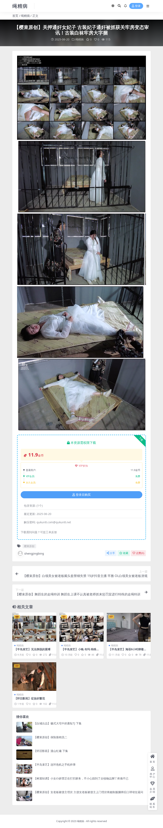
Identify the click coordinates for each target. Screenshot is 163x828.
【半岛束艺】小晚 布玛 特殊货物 (80, 650)
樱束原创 (29, 546)
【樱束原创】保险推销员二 (50, 737)
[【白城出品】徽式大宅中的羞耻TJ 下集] (24, 727)
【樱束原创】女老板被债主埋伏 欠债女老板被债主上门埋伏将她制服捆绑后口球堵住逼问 (88, 792)
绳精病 (25, 16)
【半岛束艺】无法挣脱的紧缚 (32, 649)
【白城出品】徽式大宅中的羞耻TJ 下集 (58, 723)
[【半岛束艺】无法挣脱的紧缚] (34, 627)
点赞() (140, 553)
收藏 (125, 553)
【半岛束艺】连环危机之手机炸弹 (55, 764)
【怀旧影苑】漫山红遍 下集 (51, 751)
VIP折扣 (83, 465)
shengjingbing (34, 553)
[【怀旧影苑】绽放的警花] (34, 676)
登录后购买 (83, 494)
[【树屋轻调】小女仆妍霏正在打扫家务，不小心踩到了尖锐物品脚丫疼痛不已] (24, 782)
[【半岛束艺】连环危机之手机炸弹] (24, 768)
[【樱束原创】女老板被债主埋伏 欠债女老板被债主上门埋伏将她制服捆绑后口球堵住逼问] (24, 796)
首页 (15, 16)
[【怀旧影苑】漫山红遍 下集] (24, 754)
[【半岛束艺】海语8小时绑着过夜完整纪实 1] (129, 627)
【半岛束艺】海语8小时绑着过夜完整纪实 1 (128, 650)
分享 (112, 553)
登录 (138, 6)
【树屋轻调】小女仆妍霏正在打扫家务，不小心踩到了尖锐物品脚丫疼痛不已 (81, 778)
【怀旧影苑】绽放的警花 (29, 698)
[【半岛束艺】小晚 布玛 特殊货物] (81, 627)
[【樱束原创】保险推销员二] (24, 741)
